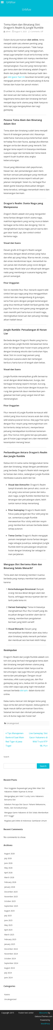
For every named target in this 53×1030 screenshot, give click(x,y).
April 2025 (8, 930)
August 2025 (9, 911)
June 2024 (8, 977)
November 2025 (11, 896)
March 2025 (9, 934)
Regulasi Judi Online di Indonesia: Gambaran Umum (25, 820)
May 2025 (8, 925)
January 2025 (9, 944)
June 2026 (8, 863)
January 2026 (9, 887)
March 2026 (9, 877)
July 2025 (8, 915)
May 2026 (8, 868)
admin (8, 31)
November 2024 (11, 953)
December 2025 (11, 892)
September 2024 (11, 963)
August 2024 (9, 968)
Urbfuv (26, 9)
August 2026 (9, 853)
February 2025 (10, 939)
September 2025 (11, 906)
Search (6, 757)
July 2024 (8, 973)
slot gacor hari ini (16, 77)
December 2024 (11, 949)
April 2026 (8, 872)
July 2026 (8, 858)
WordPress (45, 1023)
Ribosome (43, 1012)
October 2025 (10, 901)
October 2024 (10, 958)
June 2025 (8, 920)
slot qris (24, 690)
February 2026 (10, 882)
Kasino (7, 994)
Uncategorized (13, 723)
